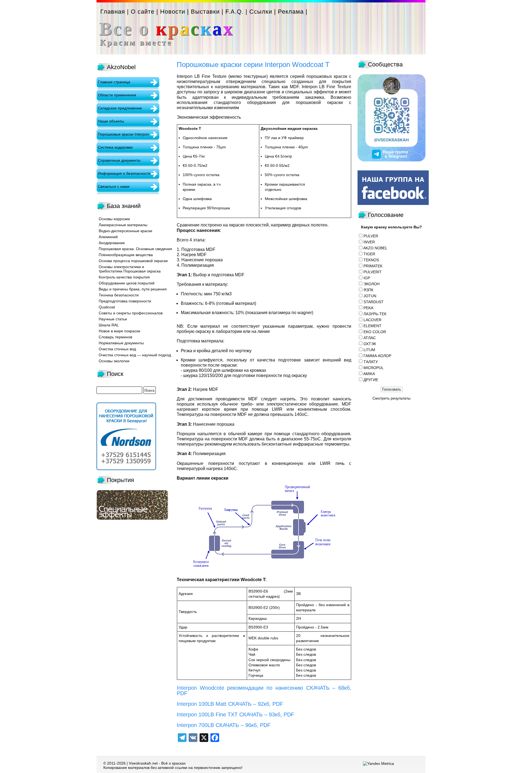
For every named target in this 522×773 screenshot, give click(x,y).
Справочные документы (119, 160)
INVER (369, 242)
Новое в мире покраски (119, 331)
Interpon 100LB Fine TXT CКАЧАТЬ (220, 714)
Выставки (205, 11)
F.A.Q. (234, 11)
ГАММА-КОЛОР (377, 356)
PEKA (368, 308)
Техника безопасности (119, 295)
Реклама (291, 11)
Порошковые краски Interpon (123, 134)
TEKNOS (371, 260)
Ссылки (260, 11)
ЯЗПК (368, 290)
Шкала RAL (109, 325)
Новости (172, 11)
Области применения (117, 95)
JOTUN (369, 296)
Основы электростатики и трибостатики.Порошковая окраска (130, 269)
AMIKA (369, 374)
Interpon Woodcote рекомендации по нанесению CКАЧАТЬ (253, 688)
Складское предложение (120, 108)
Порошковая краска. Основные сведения (135, 249)
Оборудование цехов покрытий (126, 283)
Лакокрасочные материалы (123, 225)
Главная (112, 11)
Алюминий (108, 237)
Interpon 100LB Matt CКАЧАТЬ (214, 704)
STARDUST (373, 302)
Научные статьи (113, 319)
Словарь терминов (115, 337)
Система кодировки (115, 147)
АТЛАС (369, 338)
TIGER (369, 254)
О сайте (142, 11)
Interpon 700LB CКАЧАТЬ (208, 725)
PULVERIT (372, 272)
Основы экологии (114, 361)
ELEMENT (372, 326)
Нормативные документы (121, 343)
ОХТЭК (369, 344)
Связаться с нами (113, 186)
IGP (366, 278)
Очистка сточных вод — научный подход (135, 355)
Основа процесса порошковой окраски (133, 261)
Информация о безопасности (124, 173)
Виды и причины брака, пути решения (133, 289)
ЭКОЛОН (371, 284)
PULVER (370, 236)
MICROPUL (373, 368)
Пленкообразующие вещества (126, 255)
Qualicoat (107, 307)
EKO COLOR (374, 332)
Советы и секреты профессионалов (131, 313)
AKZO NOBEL (375, 248)
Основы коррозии (114, 219)
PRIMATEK (373, 266)
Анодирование (112, 243)
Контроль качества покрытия (124, 277)
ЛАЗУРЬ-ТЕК (374, 314)
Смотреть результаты (391, 398)
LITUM (369, 350)
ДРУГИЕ (370, 380)
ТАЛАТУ (370, 362)
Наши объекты (111, 121)
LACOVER (372, 320)
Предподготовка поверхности (125, 301)
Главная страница (114, 82)
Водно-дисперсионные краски (125, 231)
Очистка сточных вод (117, 349)
